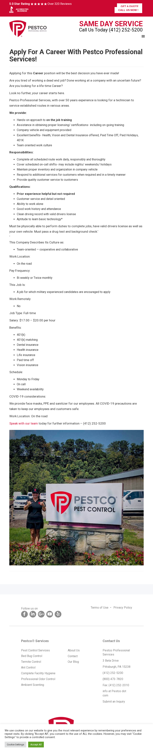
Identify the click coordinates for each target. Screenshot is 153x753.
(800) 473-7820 (113, 679)
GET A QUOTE (129, 6)
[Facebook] (24, 614)
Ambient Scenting (32, 685)
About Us (74, 650)
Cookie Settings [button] (15, 744)
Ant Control (28, 667)
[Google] (41, 614)
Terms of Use (99, 607)
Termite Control (31, 661)
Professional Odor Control (38, 679)
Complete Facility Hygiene (38, 673)
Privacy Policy (122, 607)
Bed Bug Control (31, 656)
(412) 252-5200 (113, 673)
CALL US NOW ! (128, 10)
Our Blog (73, 661)
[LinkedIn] (32, 614)
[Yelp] (58, 614)
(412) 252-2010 (119, 685)
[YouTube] (49, 614)
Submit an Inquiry (114, 701)
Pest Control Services (35, 650)
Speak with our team (23, 423)
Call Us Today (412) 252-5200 (111, 29)
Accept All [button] (36, 744)
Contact (73, 656)
